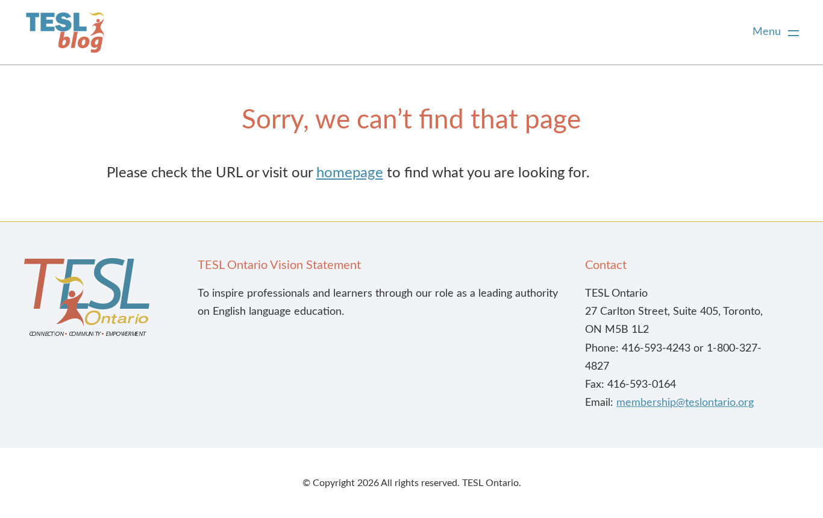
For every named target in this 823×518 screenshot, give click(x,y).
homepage (349, 173)
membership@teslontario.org (685, 402)
